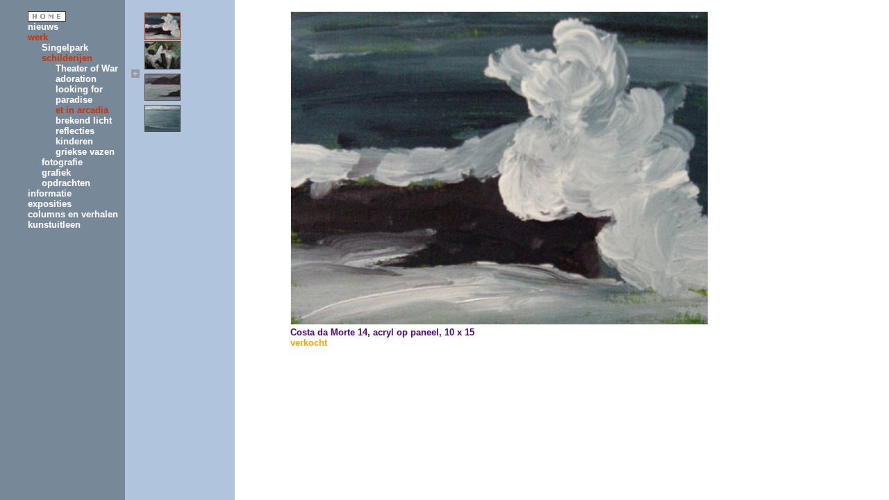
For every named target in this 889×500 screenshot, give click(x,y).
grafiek (56, 172)
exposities (50, 204)
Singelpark (65, 47)
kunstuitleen (54, 224)
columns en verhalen (73, 214)
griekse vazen (85, 152)
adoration (76, 79)
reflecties (75, 131)
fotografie (62, 162)
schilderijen (67, 58)
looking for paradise (79, 94)
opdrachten (66, 183)
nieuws (43, 27)
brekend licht (84, 120)
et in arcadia (82, 110)
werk (38, 37)
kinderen (74, 141)
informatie (50, 193)
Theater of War (87, 68)
